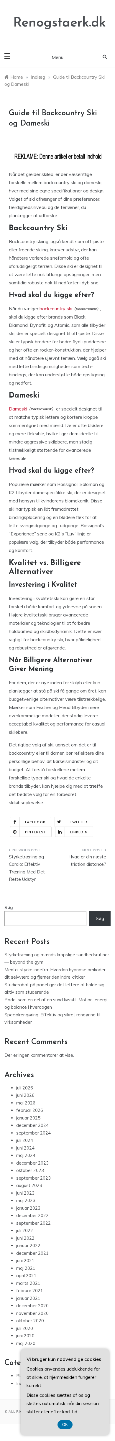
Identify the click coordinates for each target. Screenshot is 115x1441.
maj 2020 (25, 1343)
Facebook (35, 822)
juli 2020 (24, 1328)
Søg (8, 907)
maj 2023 (25, 1200)
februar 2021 (29, 1290)
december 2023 (32, 1163)
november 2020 (32, 1313)
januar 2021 (28, 1298)
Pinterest (35, 832)
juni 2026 (25, 1095)
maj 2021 (25, 1268)
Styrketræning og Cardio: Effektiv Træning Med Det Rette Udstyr (27, 868)
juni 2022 (25, 1238)
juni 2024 (25, 1148)
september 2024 (33, 1133)
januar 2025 (28, 1118)
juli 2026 (24, 1088)
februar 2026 (29, 1110)
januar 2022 (28, 1245)
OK (65, 1424)
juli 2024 (24, 1140)
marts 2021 (28, 1283)
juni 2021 (25, 1260)
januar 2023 (28, 1208)
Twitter (79, 822)
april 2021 (26, 1275)
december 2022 (32, 1215)
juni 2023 (25, 1193)
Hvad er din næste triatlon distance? (87, 860)
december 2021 (32, 1253)
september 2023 (33, 1178)
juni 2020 (25, 1335)
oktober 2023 (30, 1170)
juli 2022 (24, 1230)
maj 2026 (25, 1103)
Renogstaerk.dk (59, 23)
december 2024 (32, 1125)
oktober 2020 (30, 1320)
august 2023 (29, 1185)
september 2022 (33, 1223)
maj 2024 (25, 1155)
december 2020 (32, 1305)
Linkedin (79, 832)
